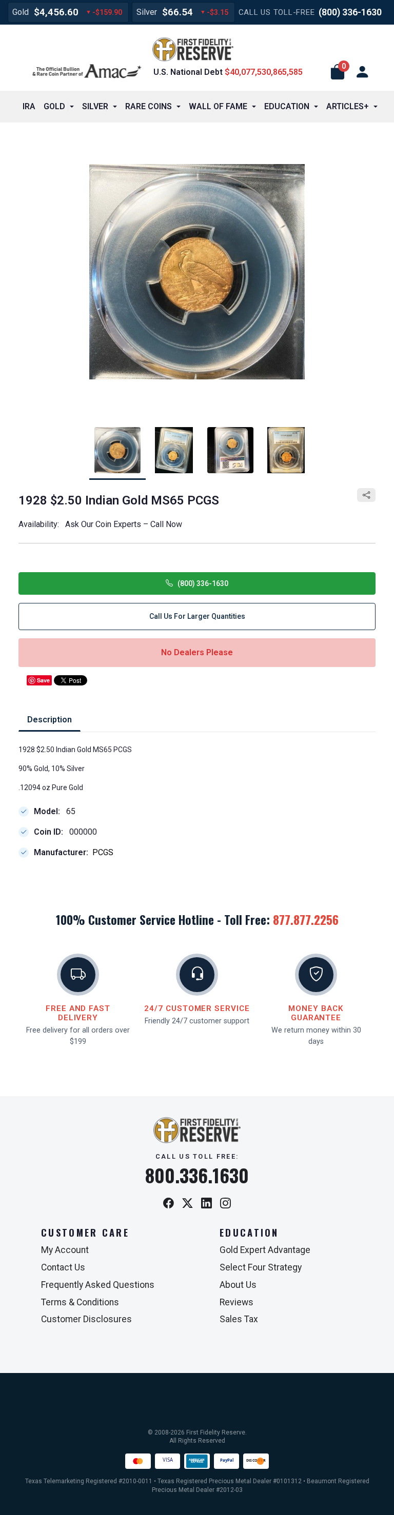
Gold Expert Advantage (265, 1250)
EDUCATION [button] (286, 106)
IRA (29, 106)
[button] (337, 72)
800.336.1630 (197, 1175)
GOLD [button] (54, 106)
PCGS (102, 853)
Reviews (236, 1302)
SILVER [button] (95, 106)
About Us (238, 1285)
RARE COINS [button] (148, 106)
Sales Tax (239, 1319)
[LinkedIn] (206, 1204)
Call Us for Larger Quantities (197, 616)
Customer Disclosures (86, 1319)
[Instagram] (225, 1204)
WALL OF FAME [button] (218, 106)
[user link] (362, 72)
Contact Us (63, 1267)
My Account (65, 1250)
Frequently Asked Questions (97, 1285)
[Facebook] (168, 1204)
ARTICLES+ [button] (347, 106)
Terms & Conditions (80, 1302)
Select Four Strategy (261, 1267)
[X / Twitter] (187, 1204)
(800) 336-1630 (350, 12)
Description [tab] (49, 719)
